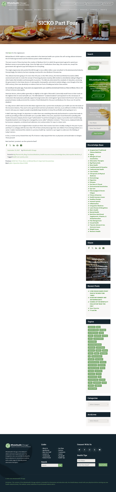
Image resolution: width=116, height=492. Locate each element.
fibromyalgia (104, 353)
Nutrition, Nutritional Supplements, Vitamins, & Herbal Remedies (98, 216)
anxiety (101, 333)
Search (103, 10)
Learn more (98, 96)
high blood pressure (93, 362)
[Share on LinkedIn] (14, 145)
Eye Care (92, 189)
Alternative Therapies (97, 161)
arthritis (91, 336)
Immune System (95, 201)
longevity (91, 371)
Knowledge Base (60, 154)
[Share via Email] (22, 145)
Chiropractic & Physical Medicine (97, 175)
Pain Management (95, 221)
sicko (26, 157)
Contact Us (46, 454)
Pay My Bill (61, 456)
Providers (37, 10)
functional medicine (96, 356)
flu (89, 356)
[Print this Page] (18, 145)
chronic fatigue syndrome (95, 344)
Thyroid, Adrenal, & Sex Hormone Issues (97, 226)
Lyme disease (98, 371)
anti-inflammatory (93, 333)
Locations (94, 10)
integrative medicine (93, 368)
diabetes (98, 350)
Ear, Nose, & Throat (96, 184)
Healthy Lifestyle (95, 199)
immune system (92, 365)
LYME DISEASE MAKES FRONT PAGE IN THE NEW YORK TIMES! (99, 293)
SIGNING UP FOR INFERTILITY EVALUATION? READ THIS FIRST (99, 304)
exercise (91, 353)
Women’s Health (95, 231)
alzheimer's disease (93, 330)
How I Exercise (94, 308)
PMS (99, 377)
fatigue (96, 353)
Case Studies (94, 171)
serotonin (102, 380)
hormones (103, 362)
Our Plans (61, 448)
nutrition (99, 374)
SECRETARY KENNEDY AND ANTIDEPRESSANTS (98, 298)
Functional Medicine (33, 154)
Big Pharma (97, 336)
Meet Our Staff (47, 452)
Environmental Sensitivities (99, 186)
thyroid (104, 383)
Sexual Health (94, 223)
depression (91, 350)
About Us (12, 10)
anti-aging (102, 330)
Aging (92, 154)
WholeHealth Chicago (29, 150)
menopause (91, 374)
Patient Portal (47, 458)
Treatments (28, 10)
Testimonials (46, 456)
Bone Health (94, 165)
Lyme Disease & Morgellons (99, 208)
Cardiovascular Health (97, 169)
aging (98, 327)
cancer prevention (98, 339)
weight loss (98, 385)
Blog (25, 154)
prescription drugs (93, 380)
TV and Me (93, 310)
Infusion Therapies (49, 10)
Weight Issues (94, 229)
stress (90, 383)
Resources (84, 10)
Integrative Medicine (96, 206)
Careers (60, 454)
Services (20, 10)
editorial (105, 350)
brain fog (105, 336)
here (10, 53)
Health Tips (73, 10)
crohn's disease (100, 347)
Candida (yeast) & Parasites (98, 167)
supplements (97, 383)
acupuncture (92, 327)
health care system (18, 157)
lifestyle (102, 368)
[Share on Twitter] (11, 145)
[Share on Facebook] (7, 145)
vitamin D (91, 385)
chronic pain (91, 347)
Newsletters (62, 10)
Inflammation (94, 204)
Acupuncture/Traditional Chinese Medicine (98, 151)
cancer (90, 339)
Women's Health (92, 388)
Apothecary (98, 276)
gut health (91, 359)
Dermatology (94, 178)
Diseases (92, 182)
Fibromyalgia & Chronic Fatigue (97, 192)
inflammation (101, 365)
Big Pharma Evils (18, 154)
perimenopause (92, 377)
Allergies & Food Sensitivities (95, 157)
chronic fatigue (92, 341)
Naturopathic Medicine (73, 154)
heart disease (99, 359)
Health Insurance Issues (47, 154)
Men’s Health (94, 210)
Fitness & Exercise (95, 195)
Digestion (93, 180)
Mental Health (94, 212)
